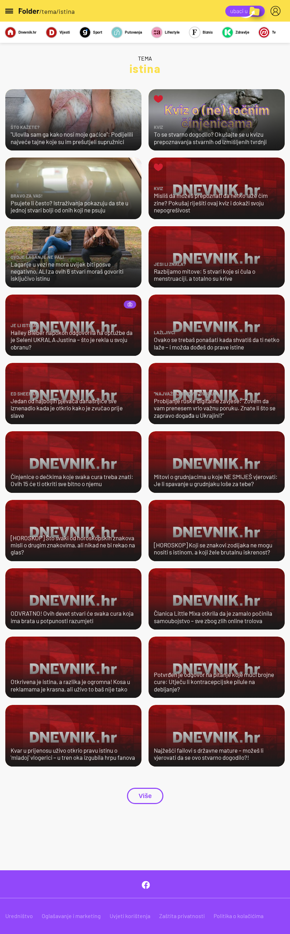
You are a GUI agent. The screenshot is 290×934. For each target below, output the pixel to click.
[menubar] (277, 11)
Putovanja (133, 32)
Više (145, 795)
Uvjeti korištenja (130, 915)
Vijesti (64, 32)
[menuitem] (277, 11)
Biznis (208, 32)
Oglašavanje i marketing (71, 915)
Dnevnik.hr (27, 32)
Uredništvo (19, 915)
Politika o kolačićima (238, 915)
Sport (97, 32)
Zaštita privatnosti (182, 915)
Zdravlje (242, 32)
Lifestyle (172, 32)
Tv (274, 32)
